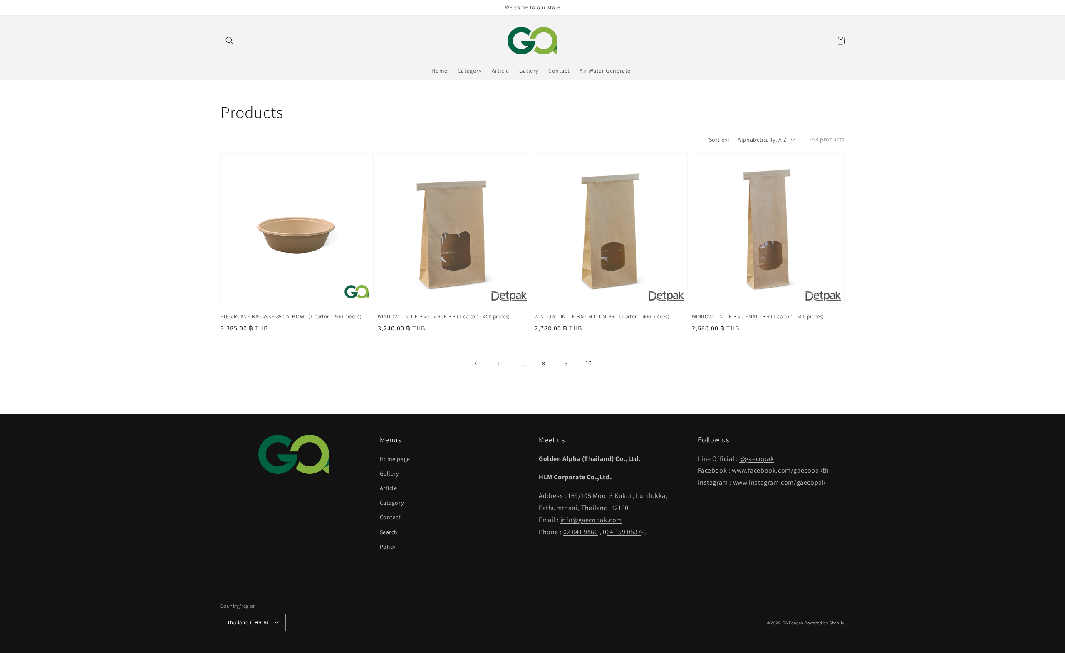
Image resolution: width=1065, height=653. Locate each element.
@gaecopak (756, 458)
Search (389, 532)
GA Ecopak (793, 623)
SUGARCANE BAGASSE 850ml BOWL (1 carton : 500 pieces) (291, 316)
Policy (388, 546)
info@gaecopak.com (591, 519)
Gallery (389, 473)
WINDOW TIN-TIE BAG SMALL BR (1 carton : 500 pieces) (758, 316)
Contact (390, 517)
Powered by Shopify (825, 623)
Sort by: (719, 139)
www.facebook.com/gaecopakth (780, 470)
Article (388, 488)
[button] (229, 41)
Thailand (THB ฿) (247, 622)
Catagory (392, 502)
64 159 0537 (624, 531)
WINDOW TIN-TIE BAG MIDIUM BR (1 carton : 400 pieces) (602, 316)
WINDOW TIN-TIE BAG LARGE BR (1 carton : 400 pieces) (444, 316)
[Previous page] (476, 363)
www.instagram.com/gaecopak (779, 482)
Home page (395, 459)
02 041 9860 (580, 531)
